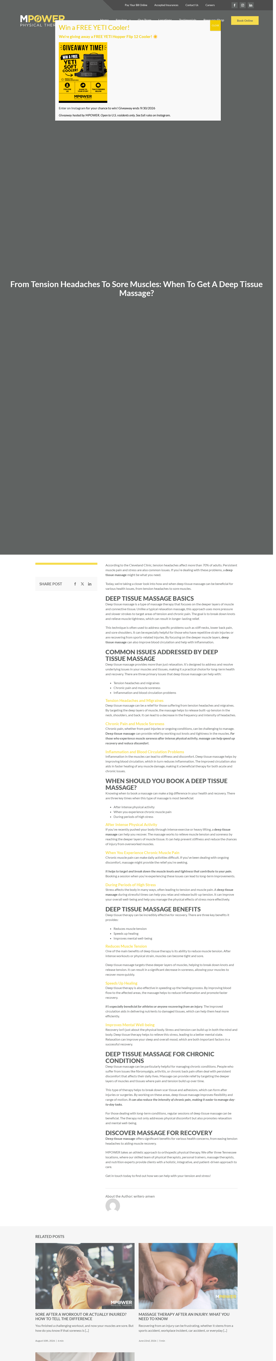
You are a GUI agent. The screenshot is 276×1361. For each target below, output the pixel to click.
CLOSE (215, 25)
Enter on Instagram (72, 108)
